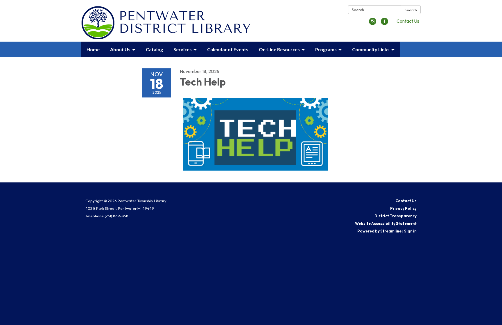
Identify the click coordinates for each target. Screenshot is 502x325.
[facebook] (384, 23)
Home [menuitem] (93, 49)
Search (411, 10)
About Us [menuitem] (120, 49)
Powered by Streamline (379, 231)
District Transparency (395, 216)
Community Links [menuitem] (371, 49)
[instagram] (372, 23)
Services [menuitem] (182, 49)
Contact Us (408, 21)
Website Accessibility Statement (386, 223)
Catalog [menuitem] (154, 49)
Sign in (410, 231)
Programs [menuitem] (326, 49)
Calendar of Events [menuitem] (227, 49)
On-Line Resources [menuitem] (279, 49)
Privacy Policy (403, 208)
